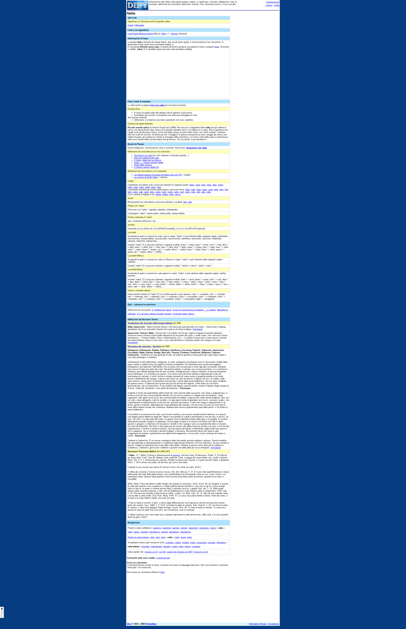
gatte (135, 192)
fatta (203, 185)
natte (141, 187)
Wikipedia (139, 25)
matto (170, 192)
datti (216, 189)
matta (220, 185)
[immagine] (198, 329)
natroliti (184, 528)
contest (268, 5)
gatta (209, 185)
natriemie (166, 528)
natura (136, 532)
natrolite (175, 528)
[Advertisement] (255, 59)
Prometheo (151, 624)
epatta (187, 546)
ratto (203, 192)
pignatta (166, 546)
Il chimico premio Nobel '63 (146, 167)
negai (183, 537)
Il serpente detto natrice (183, 314)
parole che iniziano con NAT (180, 552)
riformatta (220, 542)
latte (152, 192)
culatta (178, 542)
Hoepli (130, 25)
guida (276, 5)
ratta (159, 187)
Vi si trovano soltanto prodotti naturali (154, 314)
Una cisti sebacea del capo (146, 158)
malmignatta (156, 546)
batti (193, 189)
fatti (226, 189)
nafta (130, 187)
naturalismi (174, 532)
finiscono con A (201, 552)
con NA (162, 552)
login (162, 572)
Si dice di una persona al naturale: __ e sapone (194, 310)
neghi (189, 537)
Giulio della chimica (143, 165)
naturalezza (154, 532)
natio (163, 537)
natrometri (193, 528)
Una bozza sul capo (143, 155)
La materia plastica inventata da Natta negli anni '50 (157, 175)
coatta (174, 546)
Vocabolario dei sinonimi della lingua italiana (150, 323)
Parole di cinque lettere (138, 537)
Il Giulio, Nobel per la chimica (147, 160)
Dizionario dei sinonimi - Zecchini (144, 346)
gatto (146, 192)
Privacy (1, 613)
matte (157, 192)
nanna (158, 194)
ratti (198, 192)
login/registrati (272, 2)
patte (176, 192)
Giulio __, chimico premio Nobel (148, 162)
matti (164, 192)
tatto (209, 192)
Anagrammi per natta (196, 148)
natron (213, 528)
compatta (196, 546)
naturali (164, 532)
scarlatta (169, 542)
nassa (177, 194)
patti (182, 192)
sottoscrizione (163, 558)
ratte (193, 192)
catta (197, 185)
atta (217, 47)
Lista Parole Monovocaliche (140, 33)
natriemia (157, 528)
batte (187, 189)
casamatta (201, 542)
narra (171, 194)
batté (204, 189)
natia (136, 187)
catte (210, 189)
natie (152, 537)
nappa (165, 194)
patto (187, 192)
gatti (141, 192)
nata (190, 202)
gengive (176, 455)
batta (192, 185)
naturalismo (185, 532)
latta (214, 185)
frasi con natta (157, 105)
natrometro (204, 528)
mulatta (185, 542)
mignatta (145, 546)
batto (198, 189)
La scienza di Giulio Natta (146, 177)
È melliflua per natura (161, 310)
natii (158, 537)
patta (153, 187)
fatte (221, 189)
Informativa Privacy (258, 624)
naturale (144, 532)
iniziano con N (151, 552)
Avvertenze (273, 624)
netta (147, 187)
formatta (211, 542)
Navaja (174, 33)
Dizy (129, 624)
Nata (163, 33)
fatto (130, 192)
